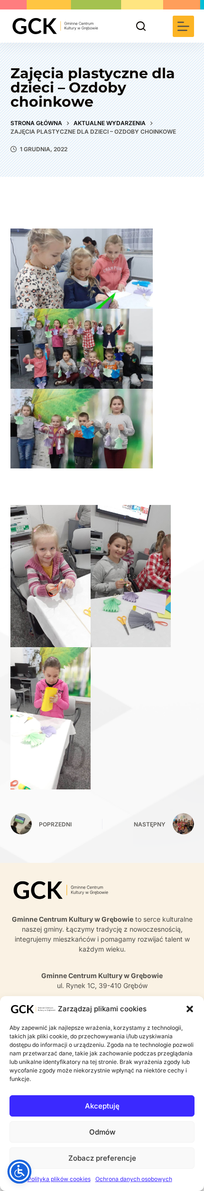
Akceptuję (102, 1105)
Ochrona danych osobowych (133, 1178)
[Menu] (183, 26)
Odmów (102, 1131)
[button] (190, 1009)
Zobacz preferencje (102, 1158)
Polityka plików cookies (59, 1178)
